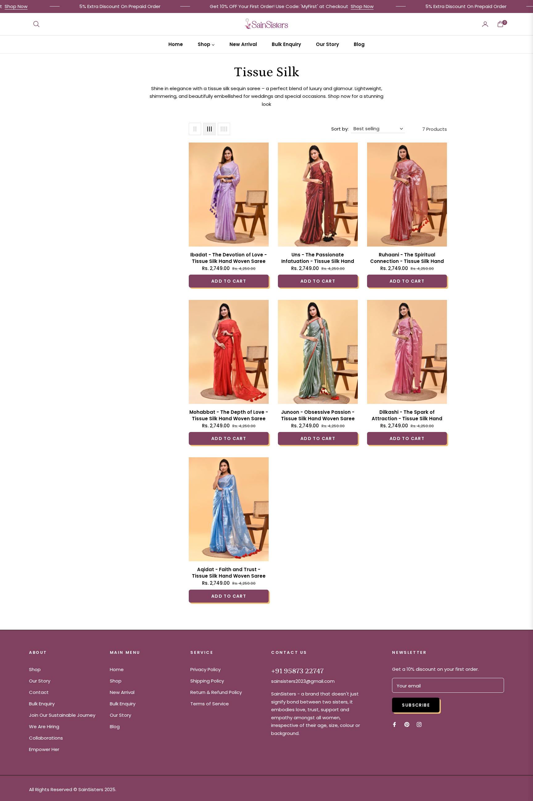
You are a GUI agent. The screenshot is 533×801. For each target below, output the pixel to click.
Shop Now (347, 6)
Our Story (39, 681)
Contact (39, 692)
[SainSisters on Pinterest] (406, 724)
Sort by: (340, 129)
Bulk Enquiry (42, 703)
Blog (115, 726)
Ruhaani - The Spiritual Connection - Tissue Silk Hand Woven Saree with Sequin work (406, 257)
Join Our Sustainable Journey (62, 715)
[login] (485, 24)
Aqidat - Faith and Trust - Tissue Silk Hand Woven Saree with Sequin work (229, 572)
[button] (36, 24)
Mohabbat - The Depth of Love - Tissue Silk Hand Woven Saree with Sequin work (228, 415)
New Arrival (122, 692)
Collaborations (46, 738)
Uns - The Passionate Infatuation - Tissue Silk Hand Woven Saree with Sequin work (317, 257)
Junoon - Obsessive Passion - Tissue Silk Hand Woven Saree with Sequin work (318, 415)
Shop (35, 669)
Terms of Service (209, 703)
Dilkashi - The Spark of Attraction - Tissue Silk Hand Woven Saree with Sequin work (406, 415)
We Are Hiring (44, 726)
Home (117, 669)
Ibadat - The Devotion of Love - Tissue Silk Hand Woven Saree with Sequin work (228, 257)
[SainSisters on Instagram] (419, 724)
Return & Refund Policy (216, 692)
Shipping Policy (207, 681)
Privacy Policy (205, 669)
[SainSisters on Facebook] (394, 724)
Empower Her (44, 749)
